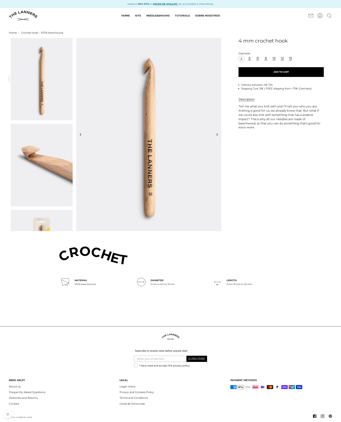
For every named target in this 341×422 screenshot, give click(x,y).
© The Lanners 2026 (20, 417)
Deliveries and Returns (23, 397)
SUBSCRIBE (196, 358)
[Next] (217, 134)
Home (13, 32)
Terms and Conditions (134, 397)
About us (15, 386)
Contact (14, 403)
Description (247, 99)
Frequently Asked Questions (27, 392)
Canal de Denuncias (132, 403)
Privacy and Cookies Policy (137, 392)
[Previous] (80, 134)
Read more (247, 128)
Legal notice (128, 386)
